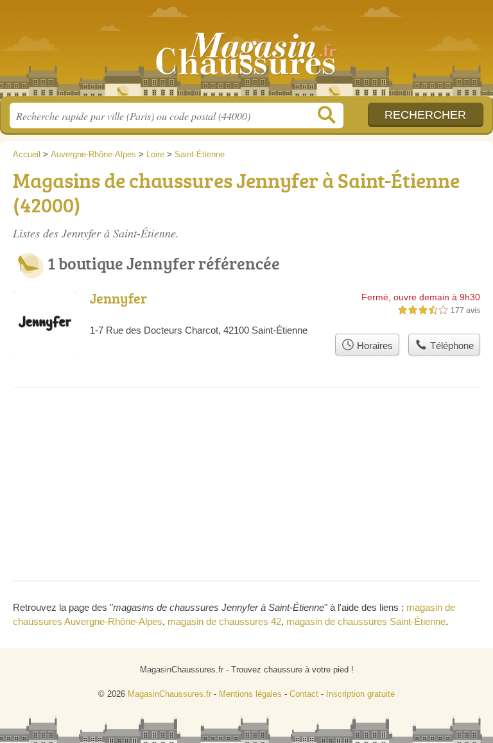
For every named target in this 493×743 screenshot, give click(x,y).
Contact (304, 694)
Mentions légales (250, 694)
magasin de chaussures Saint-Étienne (365, 621)
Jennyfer (118, 298)
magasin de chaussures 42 (224, 621)
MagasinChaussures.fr (246, 53)
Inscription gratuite (360, 694)
